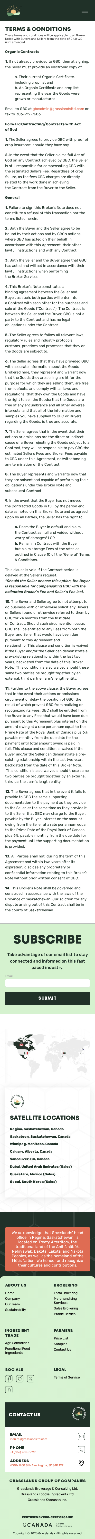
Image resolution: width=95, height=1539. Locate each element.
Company (12, 1299)
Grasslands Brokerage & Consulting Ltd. (47, 1489)
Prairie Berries (65, 1314)
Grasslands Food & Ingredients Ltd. (48, 1494)
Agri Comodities (17, 1343)
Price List (61, 1338)
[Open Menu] (85, 12)
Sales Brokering (66, 1308)
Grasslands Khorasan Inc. (47, 1500)
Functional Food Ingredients (17, 1351)
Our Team (12, 1304)
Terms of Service (67, 1377)
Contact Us (62, 1350)
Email (9, 976)
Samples (60, 1344)
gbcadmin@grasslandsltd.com (58, 109)
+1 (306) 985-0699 (23, 1452)
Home (9, 1293)
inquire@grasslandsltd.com (28, 1439)
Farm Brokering (65, 1293)
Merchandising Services (65, 1301)
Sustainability (15, 1310)
